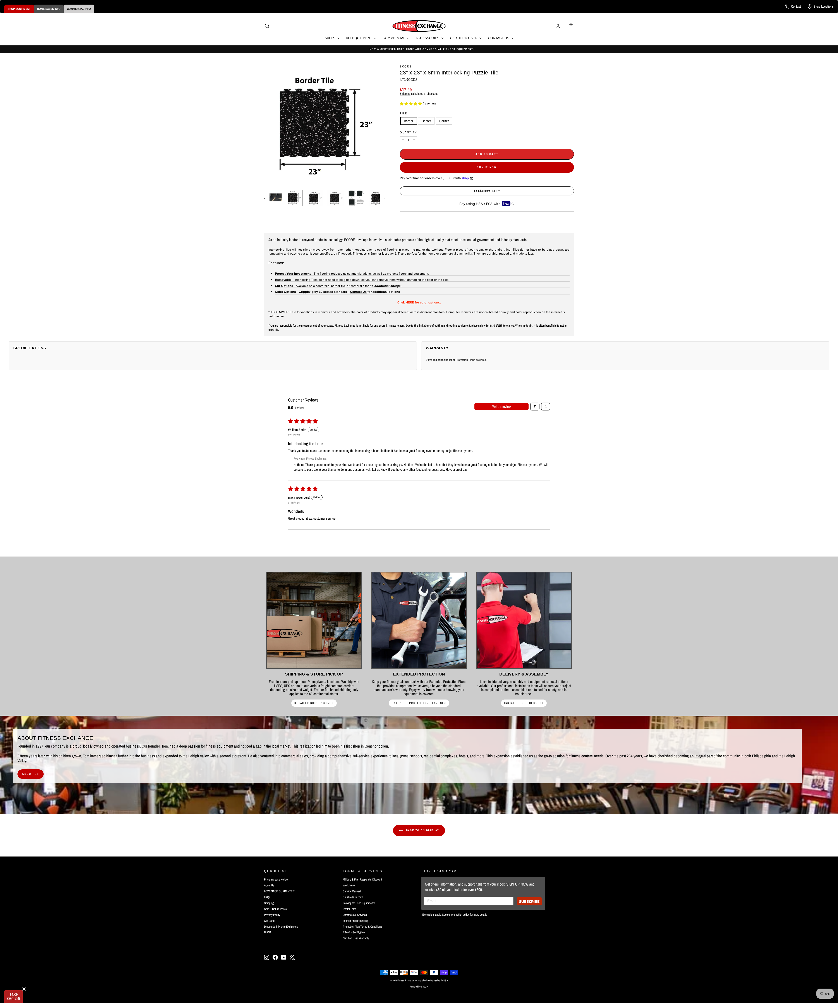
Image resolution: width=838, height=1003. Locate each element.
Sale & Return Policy (275, 909)
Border (408, 120)
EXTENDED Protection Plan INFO (419, 703)
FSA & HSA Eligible (354, 932)
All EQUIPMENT (359, 38)
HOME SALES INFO (48, 9)
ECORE (406, 66)
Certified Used (464, 38)
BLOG (267, 932)
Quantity (408, 132)
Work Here (349, 885)
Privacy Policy (272, 915)
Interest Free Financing (355, 921)
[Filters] (534, 406)
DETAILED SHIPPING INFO (314, 703)
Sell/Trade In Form (353, 897)
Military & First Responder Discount (362, 879)
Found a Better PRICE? (487, 191)
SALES (330, 38)
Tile (403, 113)
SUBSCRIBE (529, 901)
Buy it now (487, 167)
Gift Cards (269, 921)
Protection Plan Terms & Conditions (362, 927)
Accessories (428, 38)
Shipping (405, 93)
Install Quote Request (523, 703)
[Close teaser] (24, 989)
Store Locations (824, 6)
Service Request (352, 891)
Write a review (501, 406)
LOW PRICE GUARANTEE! (279, 891)
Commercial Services (355, 915)
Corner (444, 120)
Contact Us (499, 38)
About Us (30, 774)
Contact (796, 6)
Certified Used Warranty (356, 938)
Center (426, 120)
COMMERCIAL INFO (79, 9)
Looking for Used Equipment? (359, 903)
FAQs (267, 897)
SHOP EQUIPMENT (19, 9)
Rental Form (349, 909)
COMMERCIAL (394, 38)
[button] (411, 103)
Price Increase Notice (276, 879)
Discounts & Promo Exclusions (281, 927)
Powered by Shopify (419, 986)
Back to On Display (422, 830)
